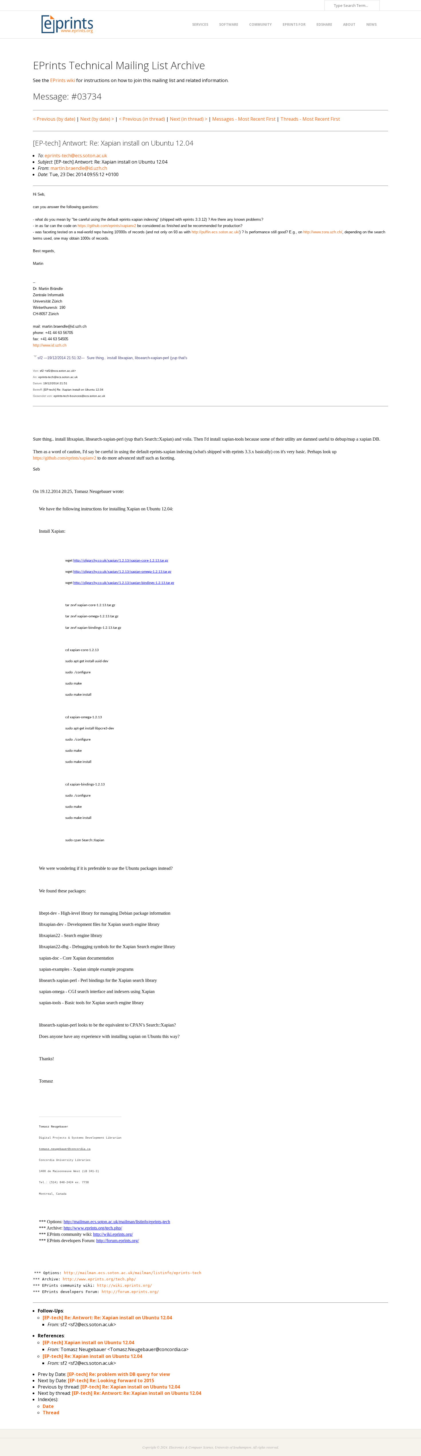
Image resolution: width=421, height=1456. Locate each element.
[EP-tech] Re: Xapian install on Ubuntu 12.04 (92, 1356)
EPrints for (294, 24)
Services (200, 24)
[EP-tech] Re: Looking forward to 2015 (111, 1380)
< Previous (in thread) (142, 119)
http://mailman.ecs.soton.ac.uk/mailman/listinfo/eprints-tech (132, 1273)
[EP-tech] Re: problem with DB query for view (118, 1374)
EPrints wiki (62, 80)
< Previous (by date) (54, 119)
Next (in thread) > (188, 119)
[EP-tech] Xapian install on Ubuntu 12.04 (88, 1342)
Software (228, 24)
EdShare (324, 24)
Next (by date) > (97, 119)
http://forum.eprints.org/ (130, 1292)
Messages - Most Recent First (244, 119)
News (371, 24)
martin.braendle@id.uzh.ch (78, 168)
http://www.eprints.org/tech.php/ (99, 1279)
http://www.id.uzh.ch (49, 345)
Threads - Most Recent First (310, 119)
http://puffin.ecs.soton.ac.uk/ (215, 232)
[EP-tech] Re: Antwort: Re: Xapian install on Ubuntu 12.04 (107, 1317)
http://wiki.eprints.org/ (124, 1285)
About (349, 24)
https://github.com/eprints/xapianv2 (107, 226)
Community (260, 24)
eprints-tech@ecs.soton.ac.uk (76, 155)
